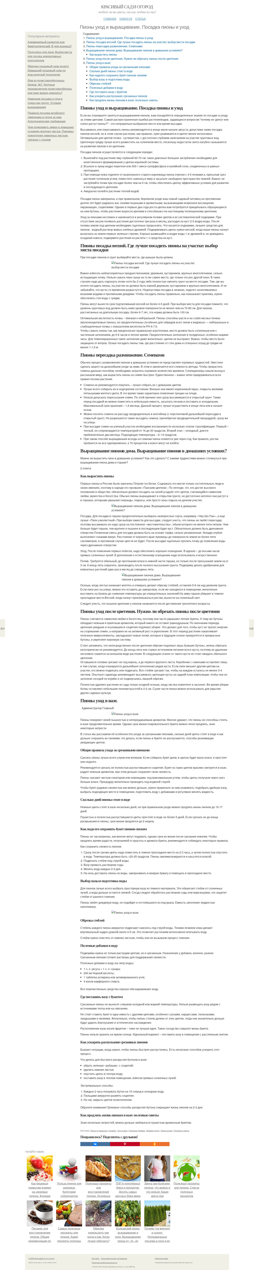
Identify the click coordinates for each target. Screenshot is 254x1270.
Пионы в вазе (166, 1130)
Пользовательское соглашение (114, 1258)
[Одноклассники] (155, 1144)
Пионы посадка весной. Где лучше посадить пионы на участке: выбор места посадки (140, 42)
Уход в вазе (122, 1130)
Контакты (96, 1258)
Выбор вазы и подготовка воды (110, 79)
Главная (110, 18)
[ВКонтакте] (95, 1144)
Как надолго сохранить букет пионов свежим (118, 75)
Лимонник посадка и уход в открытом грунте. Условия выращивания (45, 103)
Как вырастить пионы (103, 54)
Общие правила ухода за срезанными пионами (120, 67)
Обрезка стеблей (100, 83)
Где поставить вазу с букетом (108, 92)
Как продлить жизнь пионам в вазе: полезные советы (124, 100)
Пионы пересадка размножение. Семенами (114, 46)
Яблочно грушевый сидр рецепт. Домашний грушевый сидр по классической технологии (48, 70)
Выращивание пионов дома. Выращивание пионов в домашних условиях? (134, 50)
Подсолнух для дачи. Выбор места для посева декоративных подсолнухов (50, 56)
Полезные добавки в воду (106, 88)
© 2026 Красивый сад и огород (41, 1258)
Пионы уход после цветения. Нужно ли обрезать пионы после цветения (132, 59)
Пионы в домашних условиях (103, 1130)
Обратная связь (161, 1258)
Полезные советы (181, 1130)
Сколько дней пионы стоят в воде (111, 71)
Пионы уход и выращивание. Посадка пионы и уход (119, 38)
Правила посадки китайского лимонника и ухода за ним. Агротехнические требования (46, 117)
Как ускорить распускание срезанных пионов (118, 96)
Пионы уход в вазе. (98, 63)
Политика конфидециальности (104, 1262)
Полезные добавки (137, 1130)
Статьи (140, 18)
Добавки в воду (152, 1130)
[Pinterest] (125, 1144)
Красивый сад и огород (127, 7)
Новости (125, 18)
